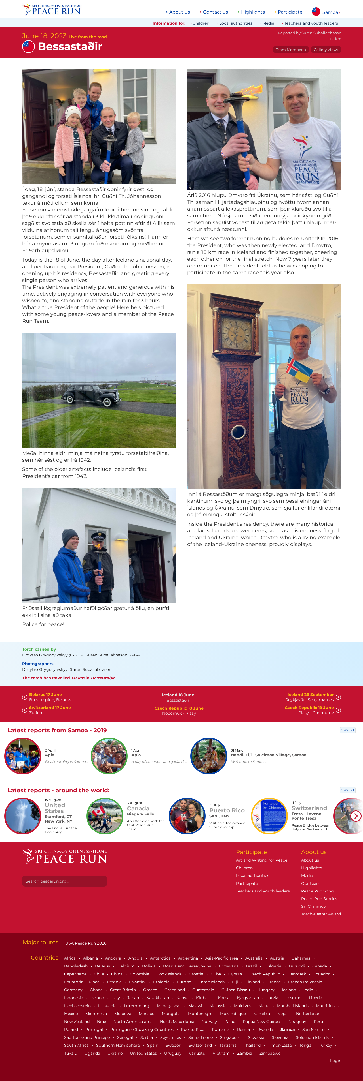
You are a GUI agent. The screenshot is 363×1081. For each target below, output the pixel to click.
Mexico (71, 1013)
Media (268, 23)
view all (347, 730)
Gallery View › (326, 49)
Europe (184, 981)
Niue (102, 1021)
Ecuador (322, 974)
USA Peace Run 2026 (85, 943)
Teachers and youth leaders (311, 23)
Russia (244, 1029)
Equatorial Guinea (82, 981)
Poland (71, 1029)
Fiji (235, 981)
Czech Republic (265, 974)
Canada (320, 966)
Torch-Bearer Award (321, 914)
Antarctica (161, 958)
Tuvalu (71, 1053)
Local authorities (235, 23)
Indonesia (74, 997)
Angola (136, 958)
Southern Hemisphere (118, 1045)
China (117, 974)
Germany (74, 989)
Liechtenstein (78, 1005)
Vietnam (222, 1053)
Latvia (272, 997)
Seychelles (171, 1037)
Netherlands (308, 1013)
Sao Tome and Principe (87, 1037)
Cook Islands (170, 974)
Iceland (289, 989)
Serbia (147, 1037)
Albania (91, 958)
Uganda (93, 1053)
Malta (265, 1005)
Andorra (113, 958)
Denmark (297, 974)
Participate (290, 12)
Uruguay (173, 1053)
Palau (230, 1021)
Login (335, 1060)
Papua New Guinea (262, 1021)
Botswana (229, 966)
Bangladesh (76, 966)
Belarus (103, 966)
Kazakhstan (158, 997)
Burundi (297, 966)
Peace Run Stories (319, 898)
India (308, 989)
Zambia (245, 1053)
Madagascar (169, 1005)
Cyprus (235, 974)
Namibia (262, 1013)
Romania (221, 1029)
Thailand (253, 1045)
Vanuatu (197, 1053)
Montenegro (201, 1013)
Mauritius (326, 1005)
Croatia (196, 974)
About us (179, 12)
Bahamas (301, 958)
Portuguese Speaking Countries (142, 1029)
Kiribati (204, 997)
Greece (150, 989)
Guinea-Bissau (236, 989)
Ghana (97, 989)
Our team (310, 883)
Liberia (316, 997)
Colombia (140, 974)
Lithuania (108, 1005)
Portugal (94, 1029)
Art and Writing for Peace (261, 860)
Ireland (97, 997)
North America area (133, 1021)
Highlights (253, 12)
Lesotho (294, 997)
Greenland (175, 989)
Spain (153, 1045)
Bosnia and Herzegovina (187, 966)
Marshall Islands (293, 1005)
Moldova (123, 1013)
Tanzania (228, 1045)
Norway (210, 1021)
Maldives (243, 1005)
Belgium (126, 966)
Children (201, 23)
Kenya (183, 997)
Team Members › (291, 49)
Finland (253, 981)
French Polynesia (305, 981)
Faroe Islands (212, 981)
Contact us (215, 12)
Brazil (252, 966)
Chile (99, 974)
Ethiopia (162, 981)
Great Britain (123, 989)
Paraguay (297, 1021)
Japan (133, 997)
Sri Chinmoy (313, 906)
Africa (70, 958)
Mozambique (233, 1013)
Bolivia (149, 966)
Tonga (306, 1045)
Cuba (216, 974)
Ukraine (115, 1053)
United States (144, 1053)
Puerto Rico (193, 1029)
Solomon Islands (313, 1037)
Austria (277, 958)
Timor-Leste (280, 1045)
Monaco (147, 1013)
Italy (116, 997)
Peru (319, 1021)
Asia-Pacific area (222, 958)
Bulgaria (273, 966)
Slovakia (256, 1037)
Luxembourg (137, 1005)
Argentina (188, 958)
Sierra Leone (201, 1037)
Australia (254, 958)
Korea (224, 997)
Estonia (115, 981)
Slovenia (281, 1037)
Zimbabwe (269, 1053)
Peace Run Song (317, 891)
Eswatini (138, 981)
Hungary (266, 989)
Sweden (174, 1045)
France (274, 981)
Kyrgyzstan (248, 997)
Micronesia (96, 1013)
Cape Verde (76, 974)
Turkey (326, 1045)
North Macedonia (177, 1021)
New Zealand (77, 1021)
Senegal (125, 1037)
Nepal (283, 1013)
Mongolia (172, 1013)
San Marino (314, 1029)
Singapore (231, 1037)
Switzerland (201, 1045)
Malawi (195, 1005)
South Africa (77, 1045)
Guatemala (203, 989)
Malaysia (219, 1005)
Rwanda (265, 1029)
